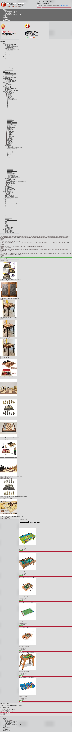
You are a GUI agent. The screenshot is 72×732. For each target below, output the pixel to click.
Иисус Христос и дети (11, 156)
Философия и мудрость (9, 196)
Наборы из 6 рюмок (9, 230)
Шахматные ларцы (6, 56)
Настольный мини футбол (10, 75)
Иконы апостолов (8, 190)
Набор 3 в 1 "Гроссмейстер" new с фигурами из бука (10, 279)
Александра (9, 185)
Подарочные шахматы (9, 45)
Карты (6, 222)
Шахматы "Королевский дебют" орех (7, 376)
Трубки (6, 210)
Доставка (4, 16)
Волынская (9, 133)
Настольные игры (6, 213)
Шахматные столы (6, 82)
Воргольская (9, 134)
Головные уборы (8, 204)
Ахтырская (9, 102)
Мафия (6, 225)
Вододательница (10, 131)
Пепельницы (7, 209)
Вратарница (9, 138)
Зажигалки (7, 211)
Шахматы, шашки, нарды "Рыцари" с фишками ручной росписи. (12, 516)
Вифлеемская (9, 128)
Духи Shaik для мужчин (11, 81)
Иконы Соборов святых (9, 188)
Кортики (6, 205)
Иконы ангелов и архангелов (10, 189)
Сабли (6, 207)
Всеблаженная (10, 139)
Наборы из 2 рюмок (9, 231)
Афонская (9, 101)
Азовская (9, 94)
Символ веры (9, 159)
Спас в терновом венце (11, 160)
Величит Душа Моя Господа (12, 122)
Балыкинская (9, 104)
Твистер (6, 226)
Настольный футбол (6, 72)
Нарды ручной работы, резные (11, 63)
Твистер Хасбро (10, 227)
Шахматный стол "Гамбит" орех (6, 337)
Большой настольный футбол (10, 74)
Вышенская (9, 140)
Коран (8, 194)
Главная (4, 9)
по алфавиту (31, 526)
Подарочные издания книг (8, 191)
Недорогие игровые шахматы (10, 44)
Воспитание (9, 137)
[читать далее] (16, 237)
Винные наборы (8, 87)
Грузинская (9, 143)
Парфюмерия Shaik (8, 79)
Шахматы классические (9, 53)
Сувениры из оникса (7, 229)
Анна (8, 184)
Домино (6, 223)
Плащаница (9, 172)
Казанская (9, 144)
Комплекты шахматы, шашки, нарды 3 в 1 (13, 49)
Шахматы (4, 43)
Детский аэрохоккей (9, 70)
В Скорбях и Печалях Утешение (13, 114)
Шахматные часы (6, 65)
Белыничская (9, 106)
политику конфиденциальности (64, 5)
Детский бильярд (8, 84)
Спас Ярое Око (10, 169)
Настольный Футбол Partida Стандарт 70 (26, 627)
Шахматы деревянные (9, 50)
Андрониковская (10, 98)
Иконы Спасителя (8, 145)
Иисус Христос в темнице (12, 171)
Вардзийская (9, 118)
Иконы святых (8, 186)
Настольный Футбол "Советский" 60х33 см (27, 602)
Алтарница (9, 97)
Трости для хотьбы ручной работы (11, 203)
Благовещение (10, 107)
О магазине (5, 10)
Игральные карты (8, 228)
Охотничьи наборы (8, 89)
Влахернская (9, 130)
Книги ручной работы (9, 202)
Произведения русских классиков (11, 197)
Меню (1, 715)
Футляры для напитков (9, 200)
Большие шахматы (8, 55)
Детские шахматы (8, 52)
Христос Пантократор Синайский (13, 177)
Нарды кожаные (8, 61)
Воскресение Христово (11, 151)
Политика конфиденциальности (11, 11)
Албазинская (9, 96)
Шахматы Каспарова (9, 54)
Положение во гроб (11, 173)
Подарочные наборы (9, 212)
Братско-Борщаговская (11, 112)
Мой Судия (9, 157)
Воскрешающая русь (11, 136)
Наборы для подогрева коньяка (11, 88)
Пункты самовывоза (7, 17)
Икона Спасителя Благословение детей (14, 147)
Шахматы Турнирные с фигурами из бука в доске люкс (11, 476)
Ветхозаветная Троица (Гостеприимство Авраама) (16, 181)
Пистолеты (7, 208)
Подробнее (21, 550)
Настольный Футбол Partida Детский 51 (26, 577)
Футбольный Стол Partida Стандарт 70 (26, 652)
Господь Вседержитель (11, 153)
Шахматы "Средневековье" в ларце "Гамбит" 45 (9, 437)
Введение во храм (10, 120)
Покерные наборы (8, 218)
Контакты (4, 18)
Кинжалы (7, 206)
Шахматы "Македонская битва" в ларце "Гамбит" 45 (10, 396)
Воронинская (9, 135)
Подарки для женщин (7, 78)
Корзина (2, 714)
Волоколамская (10, 132)
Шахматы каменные (9, 47)
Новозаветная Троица (11, 179)
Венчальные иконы (8, 187)
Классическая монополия (12, 220)
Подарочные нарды (8, 62)
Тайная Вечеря (10, 170)
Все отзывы (2, 258)
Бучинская (9, 113)
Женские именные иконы (10, 183)
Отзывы (4, 15)
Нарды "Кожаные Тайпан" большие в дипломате (9, 298)
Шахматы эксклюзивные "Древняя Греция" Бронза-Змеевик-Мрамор (13, 496)
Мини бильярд (5, 83)
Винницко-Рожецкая (11, 127)
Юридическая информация (10, 12)
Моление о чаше (10, 158)
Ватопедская (9, 119)
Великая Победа (10, 121)
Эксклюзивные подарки (7, 86)
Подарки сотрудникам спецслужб (11, 90)
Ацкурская (9, 103)
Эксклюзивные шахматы (10, 48)
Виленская (9, 126)
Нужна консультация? (4, 713)
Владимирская (10, 129)
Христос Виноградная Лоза (12, 176)
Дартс (4, 71)
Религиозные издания (9, 192)
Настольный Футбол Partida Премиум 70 (26, 552)
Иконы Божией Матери (9, 92)
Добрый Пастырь (10, 154)
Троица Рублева (10, 180)
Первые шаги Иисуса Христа (12, 150)
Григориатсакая (10, 142)
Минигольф (5, 85)
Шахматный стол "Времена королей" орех (8, 317)
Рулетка (6, 224)
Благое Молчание (10, 149)
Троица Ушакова (10, 182)
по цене (26, 526)
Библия (8, 193)
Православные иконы (7, 91)
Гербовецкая (9, 141)
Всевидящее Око (10, 152)
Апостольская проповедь (12, 148)
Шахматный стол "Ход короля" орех (7, 356)
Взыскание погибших (11, 125)
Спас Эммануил (10, 168)
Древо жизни (9, 155)
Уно (5, 217)
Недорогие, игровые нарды (10, 59)
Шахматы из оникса (9, 51)
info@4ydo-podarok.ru (4, 703)
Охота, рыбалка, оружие (9, 195)
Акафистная (9, 95)
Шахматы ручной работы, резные (11, 46)
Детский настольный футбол (10, 73)
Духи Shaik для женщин (11, 80)
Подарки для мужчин (7, 198)
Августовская (9, 93)
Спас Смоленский (10, 167)
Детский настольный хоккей (10, 77)
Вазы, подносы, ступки (9, 232)
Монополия (7, 219)
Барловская (9, 105)
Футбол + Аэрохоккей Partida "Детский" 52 (27, 677)
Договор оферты (8, 13)
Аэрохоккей (5, 69)
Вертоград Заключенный (12, 123)
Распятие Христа (10, 174)
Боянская (9, 110)
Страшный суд (10, 146)
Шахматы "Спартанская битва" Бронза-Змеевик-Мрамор (11, 416)
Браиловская (9, 111)
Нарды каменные (8, 58)
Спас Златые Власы (11, 162)
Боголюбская (9, 109)
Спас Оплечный (10, 161)
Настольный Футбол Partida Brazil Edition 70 (27, 527)
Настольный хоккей (6, 76)
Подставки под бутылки (9, 201)
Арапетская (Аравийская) (12, 99)
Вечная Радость (10, 124)
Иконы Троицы (8, 178)
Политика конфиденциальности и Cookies (13, 14)
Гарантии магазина (6, 20)
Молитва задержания (11, 175)
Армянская (9, 100)
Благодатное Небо (10, 108)
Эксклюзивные (8, 64)
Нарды (4, 57)
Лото (6, 221)
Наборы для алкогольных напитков (12, 199)
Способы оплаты (6, 19)
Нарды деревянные (8, 60)
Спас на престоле (10, 163)
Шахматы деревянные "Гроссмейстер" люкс (8, 457)
